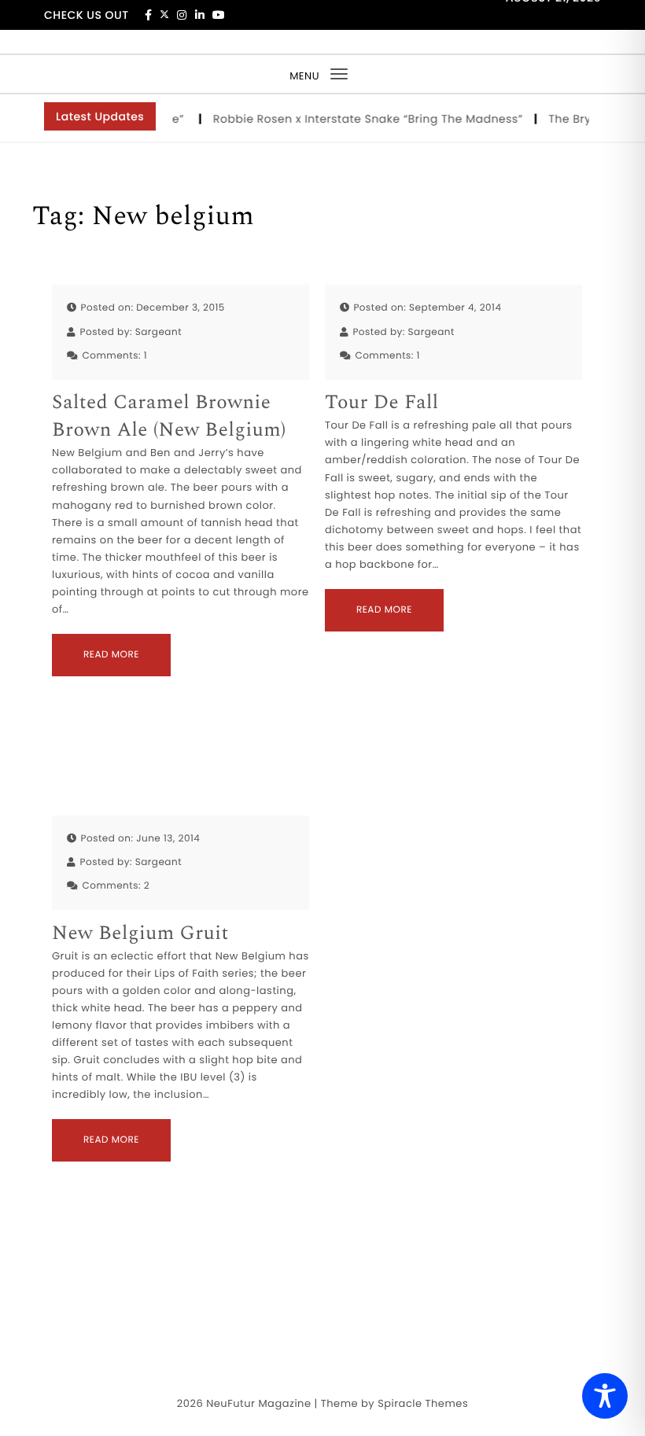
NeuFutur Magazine (258, 1403)
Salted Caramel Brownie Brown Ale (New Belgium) (169, 416)
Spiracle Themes (423, 1403)
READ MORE (111, 654)
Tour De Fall (382, 403)
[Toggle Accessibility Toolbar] (604, 1396)
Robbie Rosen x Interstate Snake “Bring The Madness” (362, 119)
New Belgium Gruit (140, 934)
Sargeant (158, 332)
